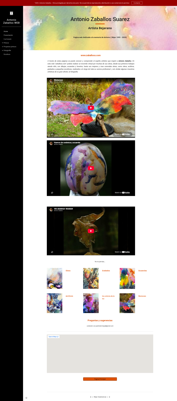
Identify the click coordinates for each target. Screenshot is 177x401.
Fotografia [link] (7, 50)
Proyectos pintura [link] (10, 47)
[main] (100, 23)
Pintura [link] (6, 43)
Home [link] (6, 31)
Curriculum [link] (7, 39)
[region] (88, 3)
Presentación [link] (8, 35)
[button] (175, 8)
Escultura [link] (7, 54)
